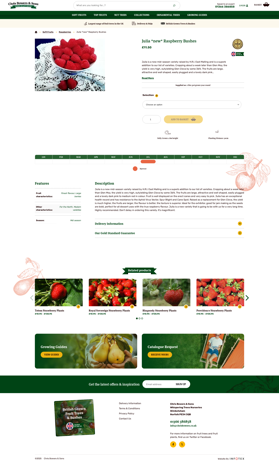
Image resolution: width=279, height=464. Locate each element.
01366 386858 (225, 7)
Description (104, 183)
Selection (148, 95)
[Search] (174, 5)
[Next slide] (246, 298)
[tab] (137, 318)
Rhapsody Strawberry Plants (159, 310)
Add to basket (180, 119)
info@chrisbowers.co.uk (183, 425)
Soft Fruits (48, 32)
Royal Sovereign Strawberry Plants (109, 310)
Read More (148, 78)
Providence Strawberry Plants (214, 310)
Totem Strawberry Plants (49, 310)
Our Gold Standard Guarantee (115, 233)
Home (36, 32)
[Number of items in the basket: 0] (262, 4)
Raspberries (65, 32)
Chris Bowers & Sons (54, 459)
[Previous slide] (33, 298)
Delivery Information (109, 223)
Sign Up (181, 384)
